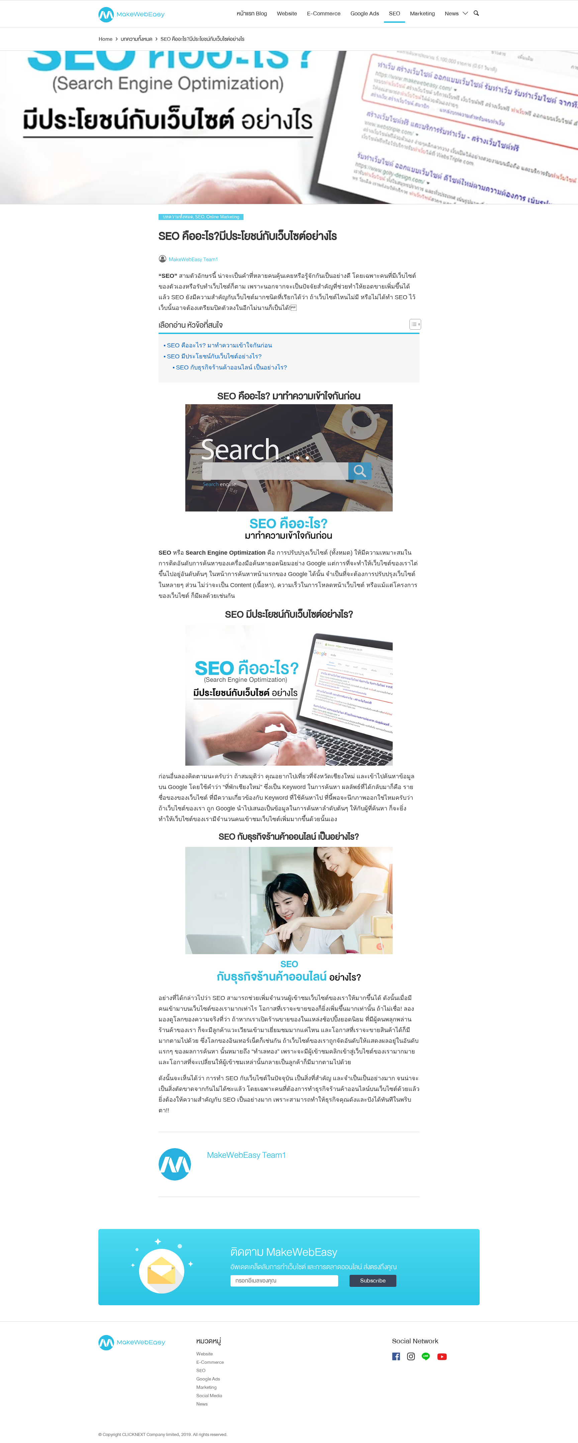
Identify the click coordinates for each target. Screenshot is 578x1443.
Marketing (422, 13)
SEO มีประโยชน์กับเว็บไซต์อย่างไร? (214, 356)
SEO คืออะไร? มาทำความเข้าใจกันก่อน (219, 345)
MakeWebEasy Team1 (193, 259)
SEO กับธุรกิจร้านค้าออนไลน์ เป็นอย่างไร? (231, 367)
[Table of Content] (415, 324)
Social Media (209, 1396)
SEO (394, 13)
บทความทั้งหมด (178, 216)
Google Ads (365, 13)
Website (287, 13)
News (452, 13)
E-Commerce (324, 13)
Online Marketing (222, 216)
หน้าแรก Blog (252, 13)
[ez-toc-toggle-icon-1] (411, 326)
